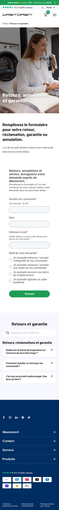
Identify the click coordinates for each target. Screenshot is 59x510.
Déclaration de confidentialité (27, 505)
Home (5, 23)
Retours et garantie (19, 23)
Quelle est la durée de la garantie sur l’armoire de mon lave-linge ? (26, 351)
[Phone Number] (43, 7)
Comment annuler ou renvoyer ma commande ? (24, 364)
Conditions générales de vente (10, 505)
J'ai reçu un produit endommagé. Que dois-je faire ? (26, 378)
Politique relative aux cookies (47, 505)
